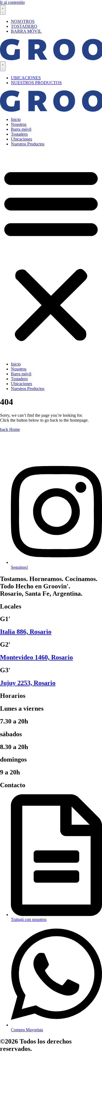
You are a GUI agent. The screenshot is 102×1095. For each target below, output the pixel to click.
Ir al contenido (12, 2)
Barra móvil (21, 129)
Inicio (16, 119)
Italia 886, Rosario (25, 631)
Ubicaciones (21, 139)
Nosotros (18, 124)
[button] (51, 254)
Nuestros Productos (27, 144)
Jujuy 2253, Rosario (27, 682)
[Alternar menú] (2, 10)
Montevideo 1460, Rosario (36, 657)
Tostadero (19, 134)
